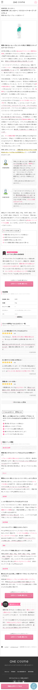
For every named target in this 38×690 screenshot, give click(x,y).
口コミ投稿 (33, 686)
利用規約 (13, 671)
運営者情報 (30, 671)
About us (7, 671)
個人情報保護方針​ (21, 671)
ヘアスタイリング (14, 647)
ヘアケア (6, 647)
